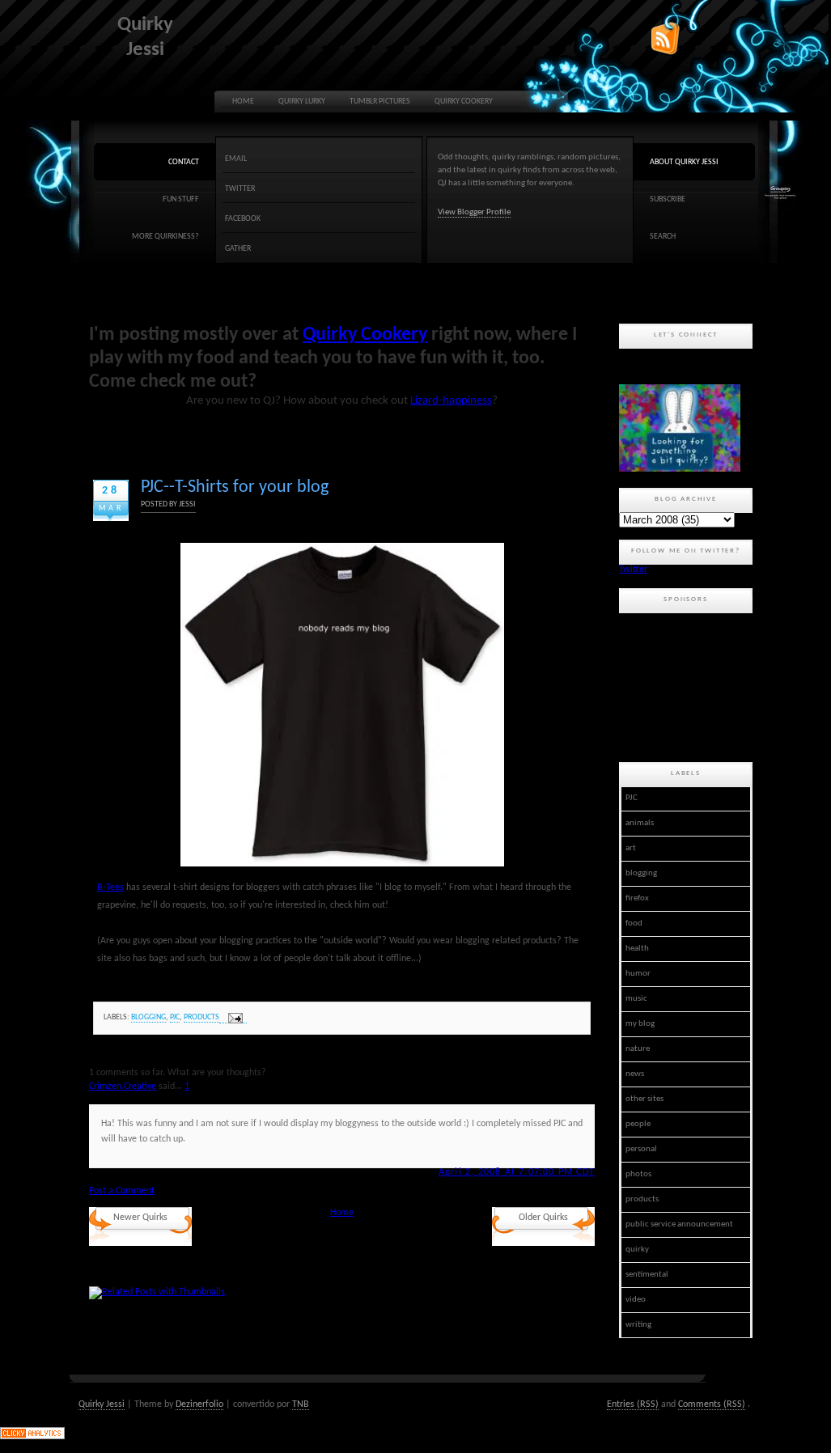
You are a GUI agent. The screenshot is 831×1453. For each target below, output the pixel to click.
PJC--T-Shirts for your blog (235, 487)
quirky (637, 1249)
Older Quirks (543, 1217)
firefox (637, 898)
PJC (175, 1017)
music (636, 998)
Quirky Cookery (464, 101)
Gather (238, 248)
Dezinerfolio (199, 1404)
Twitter (240, 188)
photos (638, 1174)
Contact (183, 162)
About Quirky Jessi (684, 162)
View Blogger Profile (474, 212)
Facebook (243, 218)
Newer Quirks (140, 1217)
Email (236, 159)
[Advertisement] (692, 685)
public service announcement (679, 1224)
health (637, 948)
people (638, 1124)
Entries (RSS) (633, 1404)
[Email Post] (233, 1018)
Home (243, 101)
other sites (644, 1099)
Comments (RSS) (711, 1404)
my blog (640, 1023)
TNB (300, 1404)
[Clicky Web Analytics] (32, 1437)
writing (638, 1324)
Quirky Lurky (301, 101)
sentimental (646, 1274)
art (630, 848)
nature (637, 1048)
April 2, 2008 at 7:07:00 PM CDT (517, 1172)
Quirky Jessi (101, 1404)
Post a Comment (122, 1191)
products (201, 1017)
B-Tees (110, 887)
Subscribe (667, 199)
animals (639, 823)
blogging (148, 1017)
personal (641, 1149)
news (634, 1074)
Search (663, 236)
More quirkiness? (165, 236)
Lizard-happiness (451, 401)
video (635, 1299)
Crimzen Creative (122, 1086)
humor (638, 973)
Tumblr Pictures (380, 101)
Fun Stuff (181, 199)
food (633, 923)
